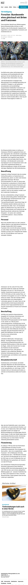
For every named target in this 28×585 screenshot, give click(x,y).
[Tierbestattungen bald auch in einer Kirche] (14, 494)
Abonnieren (23, 7)
